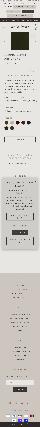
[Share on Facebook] (30, 71)
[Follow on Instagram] (10, 403)
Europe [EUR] (13, 11)
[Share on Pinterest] (33, 71)
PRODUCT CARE (20, 327)
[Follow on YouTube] (22, 403)
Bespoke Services (20, 158)
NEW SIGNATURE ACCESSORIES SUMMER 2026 (20, 20)
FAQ (20, 331)
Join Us (20, 389)
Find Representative (20, 351)
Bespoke (20, 359)
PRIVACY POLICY (20, 293)
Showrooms (20, 355)
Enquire (20, 139)
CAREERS (20, 285)
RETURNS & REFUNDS (20, 318)
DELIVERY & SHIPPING (20, 314)
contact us (21, 111)
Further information (20, 164)
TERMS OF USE (20, 297)
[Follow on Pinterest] (16, 403)
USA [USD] (28, 11)
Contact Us (20, 347)
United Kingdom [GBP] (24, 7)
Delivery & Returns (20, 155)
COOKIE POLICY (20, 289)
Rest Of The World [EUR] (20, 16)
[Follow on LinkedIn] (27, 403)
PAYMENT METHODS (20, 322)
